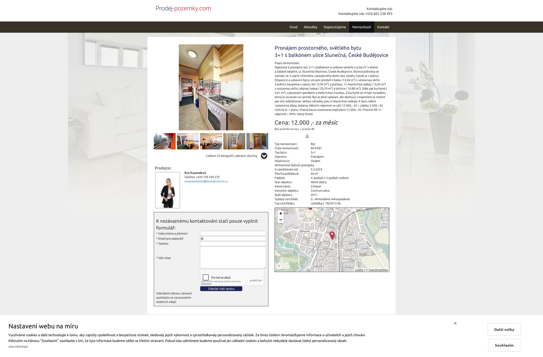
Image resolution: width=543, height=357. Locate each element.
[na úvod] (182, 8)
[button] (332, 235)
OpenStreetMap (378, 270)
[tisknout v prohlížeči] (307, 136)
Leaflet (359, 270)
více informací (18, 346)
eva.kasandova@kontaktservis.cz (206, 181)
